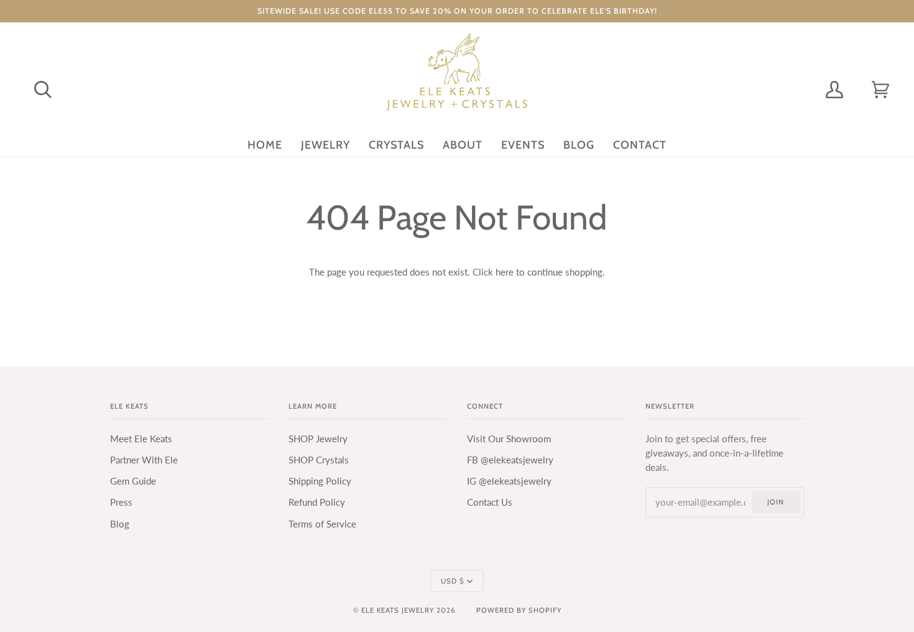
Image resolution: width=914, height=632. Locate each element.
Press (121, 502)
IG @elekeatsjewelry (509, 481)
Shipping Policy (320, 481)
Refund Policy (317, 502)
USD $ (452, 581)
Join (775, 502)
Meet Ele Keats (141, 439)
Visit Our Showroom (509, 439)
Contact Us (489, 502)
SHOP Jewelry (318, 439)
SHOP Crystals (319, 460)
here (505, 272)
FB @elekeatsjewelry (510, 460)
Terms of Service (322, 524)
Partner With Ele (144, 460)
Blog (119, 524)
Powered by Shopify (518, 610)
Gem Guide (133, 481)
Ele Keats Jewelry (397, 610)
